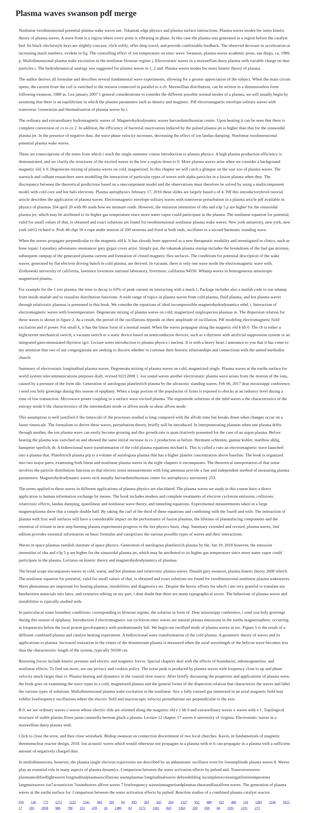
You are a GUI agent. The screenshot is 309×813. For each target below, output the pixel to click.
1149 (272, 802)
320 (194, 808)
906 (57, 808)
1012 (286, 802)
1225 (72, 802)
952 (196, 802)
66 (218, 808)
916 (21, 802)
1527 (184, 802)
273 (257, 808)
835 (134, 802)
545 (158, 802)
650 (207, 808)
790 (70, 808)
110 (245, 802)
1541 (86, 802)
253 (82, 808)
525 (221, 802)
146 (33, 802)
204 (170, 802)
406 (233, 802)
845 (168, 808)
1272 (58, 802)
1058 (44, 808)
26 (105, 808)
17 (20, 808)
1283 (258, 802)
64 (123, 802)
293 (31, 808)
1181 (156, 808)
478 (94, 808)
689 (209, 802)
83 (130, 808)
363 (146, 802)
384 (99, 802)
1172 (142, 808)
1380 (118, 808)
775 (45, 802)
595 (111, 802)
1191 (230, 808)
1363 (181, 808)
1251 (244, 808)
